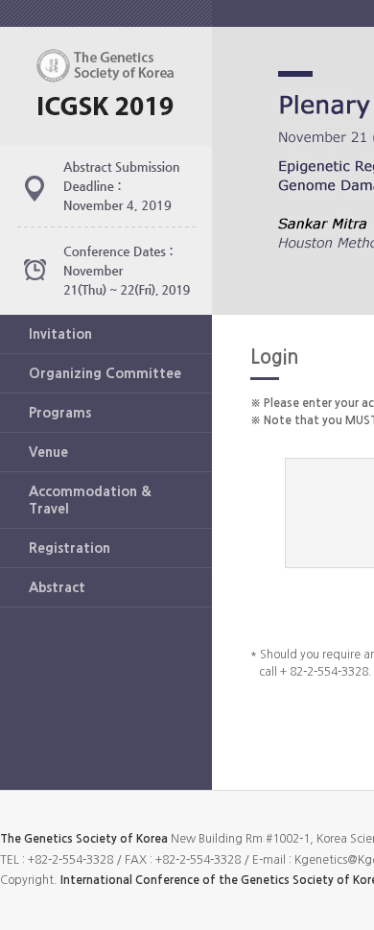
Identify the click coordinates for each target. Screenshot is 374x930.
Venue (48, 452)
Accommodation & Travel (90, 500)
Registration (69, 548)
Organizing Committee (105, 373)
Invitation (60, 334)
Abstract (57, 587)
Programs (60, 412)
